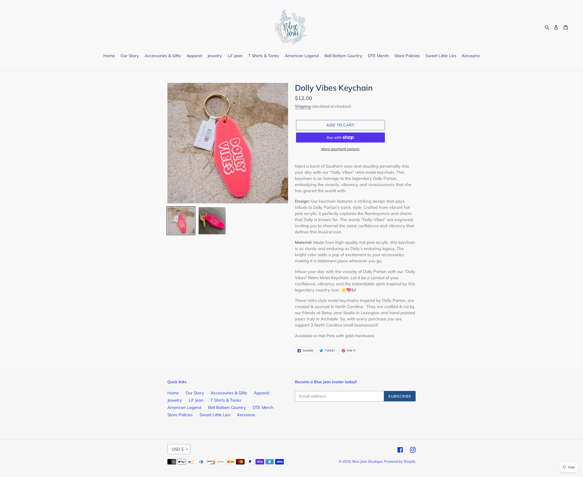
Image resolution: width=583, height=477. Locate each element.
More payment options (340, 149)
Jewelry (174, 400)
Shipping (303, 106)
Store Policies (180, 414)
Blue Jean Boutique (367, 461)
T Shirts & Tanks (225, 400)
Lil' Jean (196, 400)
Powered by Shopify (400, 461)
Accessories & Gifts (229, 392)
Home (173, 392)
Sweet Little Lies (214, 414)
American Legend (184, 407)
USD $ (178, 449)
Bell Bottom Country (227, 407)
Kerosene (246, 414)
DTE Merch (263, 407)
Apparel (261, 392)
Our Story (195, 392)
